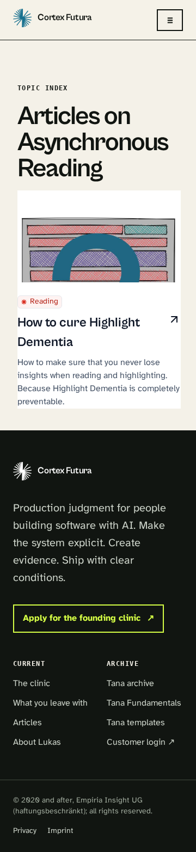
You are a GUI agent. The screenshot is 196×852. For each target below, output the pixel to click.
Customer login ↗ (141, 742)
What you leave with (50, 703)
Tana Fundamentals (144, 703)
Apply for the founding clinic (88, 618)
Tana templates (136, 722)
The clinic (31, 683)
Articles (27, 722)
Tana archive (130, 683)
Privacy (24, 831)
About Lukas (37, 742)
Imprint (60, 831)
